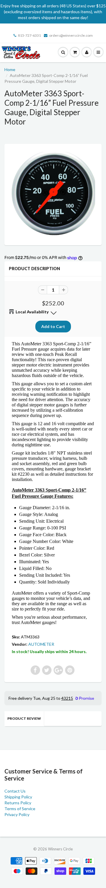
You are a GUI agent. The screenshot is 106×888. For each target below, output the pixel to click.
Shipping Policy (18, 796)
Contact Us (15, 790)
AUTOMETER (41, 644)
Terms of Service (19, 808)
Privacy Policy (16, 814)
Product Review (24, 718)
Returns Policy (17, 802)
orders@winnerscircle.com (71, 35)
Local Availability (32, 311)
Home (9, 69)
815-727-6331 (29, 35)
